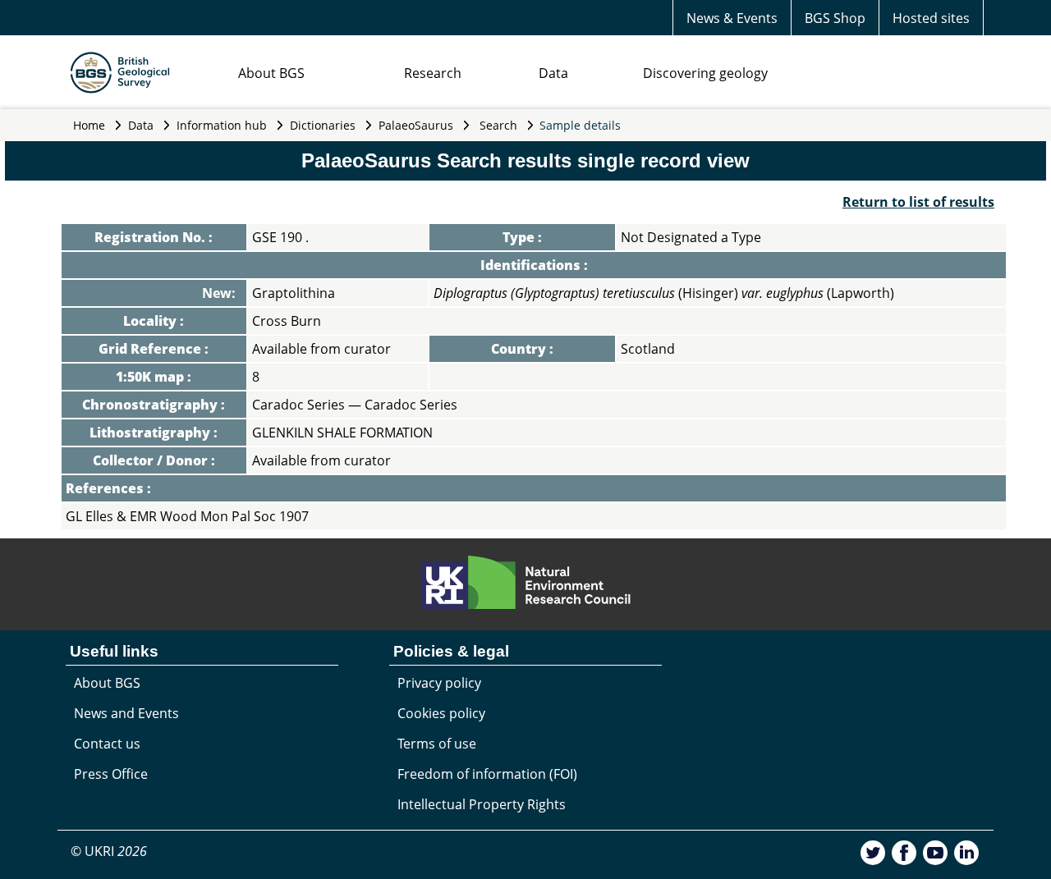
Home (89, 125)
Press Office (111, 774)
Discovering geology (705, 73)
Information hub (222, 125)
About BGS (271, 73)
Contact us (107, 744)
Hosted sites (931, 18)
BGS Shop (835, 18)
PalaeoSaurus (416, 125)
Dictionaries (323, 125)
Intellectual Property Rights (481, 804)
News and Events (126, 713)
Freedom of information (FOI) (487, 774)
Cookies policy (441, 713)
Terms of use (436, 744)
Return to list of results (918, 202)
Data (553, 73)
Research (432, 73)
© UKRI (109, 851)
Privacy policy (439, 683)
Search (498, 125)
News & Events (732, 18)
